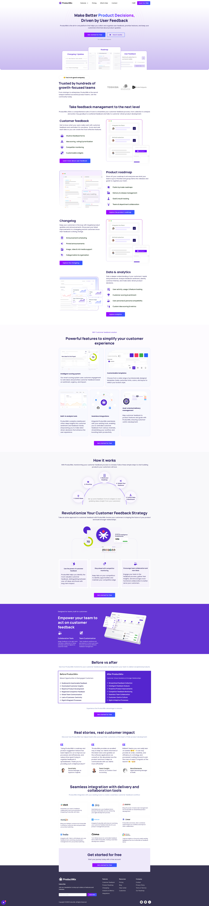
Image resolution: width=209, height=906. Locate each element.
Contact (114, 3)
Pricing (94, 3)
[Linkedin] (145, 902)
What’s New (104, 3)
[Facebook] (141, 902)
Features (83, 3)
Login (134, 3)
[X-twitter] (149, 902)
